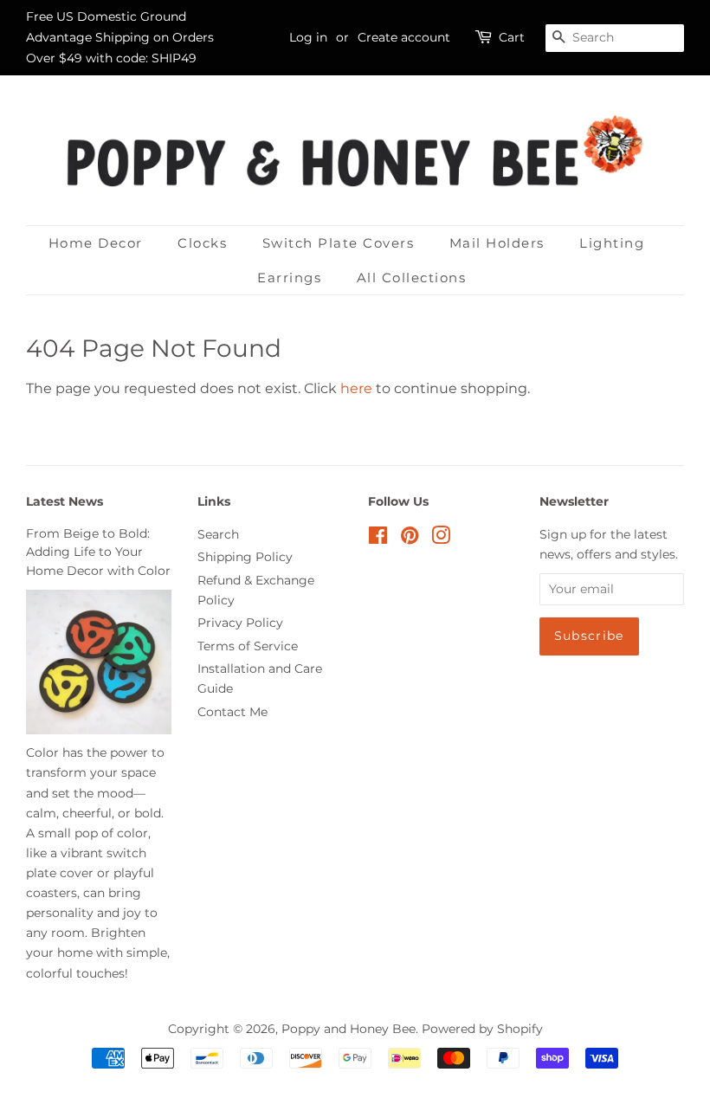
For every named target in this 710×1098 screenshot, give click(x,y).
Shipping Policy (245, 557)
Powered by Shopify (482, 1029)
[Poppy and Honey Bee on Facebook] (378, 539)
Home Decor (95, 243)
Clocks (202, 243)
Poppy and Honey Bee (348, 1029)
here (356, 388)
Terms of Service (247, 646)
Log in (308, 37)
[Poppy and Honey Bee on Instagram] (440, 539)
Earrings (289, 277)
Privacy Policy (240, 623)
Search (218, 534)
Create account (404, 37)
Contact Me (232, 712)
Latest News (64, 501)
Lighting (611, 243)
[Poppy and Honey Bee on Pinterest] (409, 539)
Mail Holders (497, 243)
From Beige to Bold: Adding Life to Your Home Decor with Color (98, 552)
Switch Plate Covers (338, 243)
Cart (512, 37)
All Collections (412, 277)
